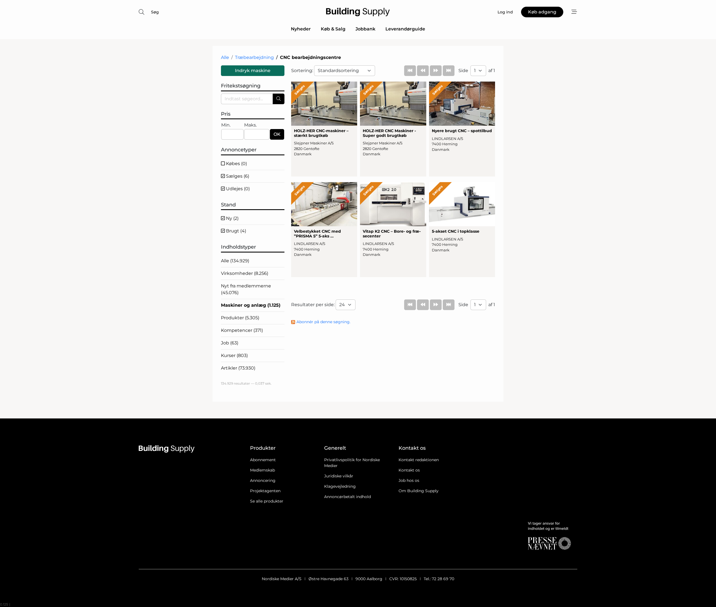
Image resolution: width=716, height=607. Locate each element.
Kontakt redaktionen (419, 459)
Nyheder (301, 29)
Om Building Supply (419, 490)
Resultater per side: (313, 304)
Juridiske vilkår (338, 476)
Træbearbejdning (254, 57)
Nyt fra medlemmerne (246, 289)
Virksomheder (244, 273)
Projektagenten (265, 490)
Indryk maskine (252, 70)
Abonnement (263, 459)
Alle (225, 57)
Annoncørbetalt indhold (347, 496)
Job (229, 343)
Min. (225, 125)
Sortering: (302, 70)
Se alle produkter (266, 501)
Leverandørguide (405, 29)
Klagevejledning (340, 486)
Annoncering (262, 480)
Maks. (250, 125)
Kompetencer (242, 330)
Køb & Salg (333, 29)
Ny (232, 218)
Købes (236, 163)
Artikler (238, 368)
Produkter (240, 317)
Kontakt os (409, 470)
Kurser (234, 355)
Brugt (235, 231)
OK (277, 134)
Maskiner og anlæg (251, 305)
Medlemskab (262, 470)
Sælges (237, 176)
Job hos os (409, 480)
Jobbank (365, 29)
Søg (155, 12)
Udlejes (237, 188)
